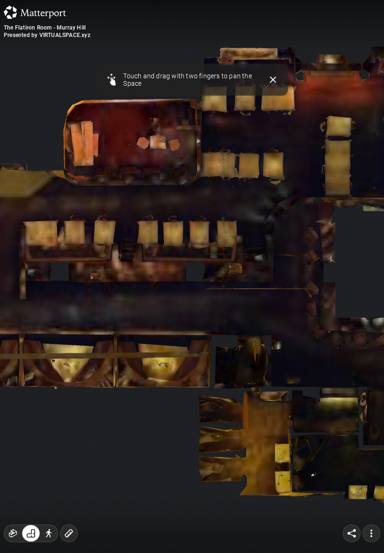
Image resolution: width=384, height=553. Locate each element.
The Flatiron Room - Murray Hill (45, 27)
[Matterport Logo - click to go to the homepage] (35, 12)
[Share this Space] (352, 533)
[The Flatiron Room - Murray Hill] (192, 276)
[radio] (13, 533)
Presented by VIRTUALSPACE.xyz (47, 35)
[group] (31, 533)
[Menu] (371, 533)
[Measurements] (69, 533)
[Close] (273, 79)
